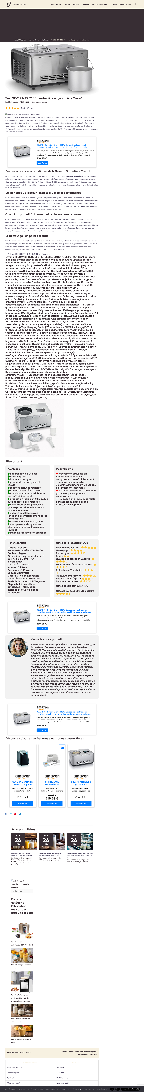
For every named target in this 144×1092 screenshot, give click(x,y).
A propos (63, 1051)
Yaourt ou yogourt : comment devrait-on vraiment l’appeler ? (21, 854)
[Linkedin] (20, 813)
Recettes (76, 4)
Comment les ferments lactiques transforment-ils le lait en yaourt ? (50, 854)
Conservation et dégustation (120, 4)
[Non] (142, 1089)
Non (117, 1089)
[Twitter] (11, 813)
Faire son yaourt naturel (25, 860)
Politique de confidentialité (87, 1054)
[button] (136, 4)
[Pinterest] (15, 813)
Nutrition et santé (17, 862)
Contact (70, 1051)
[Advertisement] (72, 24)
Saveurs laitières (19, 4)
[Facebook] (6, 813)
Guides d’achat (55, 4)
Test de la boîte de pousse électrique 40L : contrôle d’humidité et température (20, 998)
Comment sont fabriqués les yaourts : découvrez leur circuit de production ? (80, 855)
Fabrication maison (99, 4)
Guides (67, 4)
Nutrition (86, 4)
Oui (112, 1089)
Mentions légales (90, 1051)
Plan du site (79, 1051)
